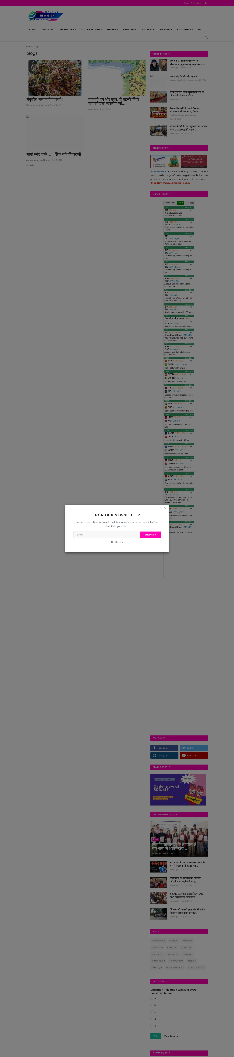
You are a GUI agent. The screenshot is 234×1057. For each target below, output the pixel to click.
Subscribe (150, 534)
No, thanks (117, 542)
